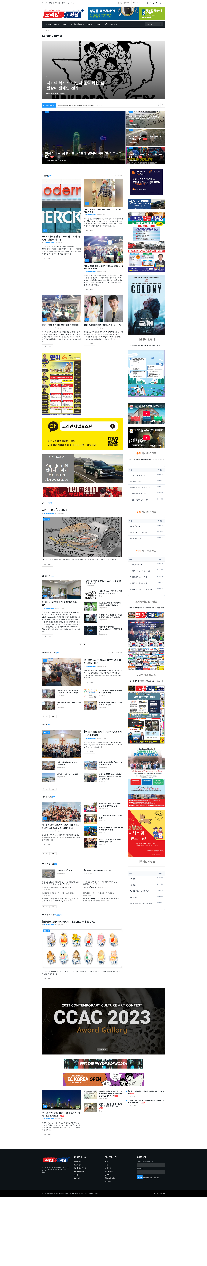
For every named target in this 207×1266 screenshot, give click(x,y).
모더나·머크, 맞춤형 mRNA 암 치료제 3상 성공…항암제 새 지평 (61, 238)
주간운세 (46, 931)
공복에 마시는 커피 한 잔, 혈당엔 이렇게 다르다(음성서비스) (145, 137)
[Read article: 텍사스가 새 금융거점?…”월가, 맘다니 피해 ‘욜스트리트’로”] (61, 1100)
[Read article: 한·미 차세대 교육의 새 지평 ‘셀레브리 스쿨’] (61, 589)
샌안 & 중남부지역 (117, 653)
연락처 (63, 3)
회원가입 (77, 1178)
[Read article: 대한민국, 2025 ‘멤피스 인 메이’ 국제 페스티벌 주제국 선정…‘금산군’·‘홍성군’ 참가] (90, 777)
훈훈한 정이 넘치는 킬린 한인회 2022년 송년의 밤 (110, 840)
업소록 (97, 24)
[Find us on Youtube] (164, 1193)
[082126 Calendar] (146, 373)
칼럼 (64, 24)
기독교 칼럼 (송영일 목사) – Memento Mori (57, 887)
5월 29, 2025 (61, 767)
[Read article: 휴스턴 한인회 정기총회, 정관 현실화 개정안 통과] (61, 308)
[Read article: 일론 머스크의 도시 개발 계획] (48, 777)
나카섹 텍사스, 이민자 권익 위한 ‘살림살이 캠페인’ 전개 (110, 592)
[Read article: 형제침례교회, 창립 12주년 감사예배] (48, 705)
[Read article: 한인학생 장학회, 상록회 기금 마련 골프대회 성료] (90, 705)
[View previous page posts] (80, 644)
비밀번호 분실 (148, 1178)
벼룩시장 (108, 1168)
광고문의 (51, 3)
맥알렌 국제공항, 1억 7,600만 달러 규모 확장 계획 (110, 763)
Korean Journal (52, 31)
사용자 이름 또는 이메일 (145, 1161)
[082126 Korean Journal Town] (146, 641)
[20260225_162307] (146, 777)
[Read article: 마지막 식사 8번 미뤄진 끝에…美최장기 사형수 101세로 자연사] (103, 193)
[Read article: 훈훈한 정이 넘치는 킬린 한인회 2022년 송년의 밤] (90, 843)
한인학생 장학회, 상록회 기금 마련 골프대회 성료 (110, 703)
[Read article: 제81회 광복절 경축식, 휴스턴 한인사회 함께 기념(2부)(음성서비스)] (103, 249)
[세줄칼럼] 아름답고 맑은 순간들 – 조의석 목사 (58, 893)
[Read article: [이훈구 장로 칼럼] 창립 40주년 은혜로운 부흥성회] (61, 744)
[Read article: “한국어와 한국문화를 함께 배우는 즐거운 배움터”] (90, 693)
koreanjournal (53, 93)
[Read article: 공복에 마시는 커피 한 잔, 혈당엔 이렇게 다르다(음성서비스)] (90, 1107)
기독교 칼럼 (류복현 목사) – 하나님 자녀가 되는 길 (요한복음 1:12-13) (99, 883)
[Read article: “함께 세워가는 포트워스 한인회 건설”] (90, 819)
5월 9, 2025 (103, 781)
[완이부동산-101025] (61, 384)
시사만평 (46, 519)
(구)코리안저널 (109, 24)
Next (52, 717)
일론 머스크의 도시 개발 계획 (67, 774)
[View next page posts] (84, 644)
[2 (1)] (146, 833)
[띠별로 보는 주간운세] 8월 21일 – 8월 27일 (69, 922)
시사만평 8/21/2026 (54, 510)
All (116, 176)
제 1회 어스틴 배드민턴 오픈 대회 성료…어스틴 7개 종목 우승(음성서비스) (60, 826)
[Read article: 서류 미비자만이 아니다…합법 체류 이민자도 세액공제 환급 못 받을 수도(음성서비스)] (90, 1094)
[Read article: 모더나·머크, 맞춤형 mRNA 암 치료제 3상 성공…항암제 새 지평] (61, 206)
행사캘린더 (109, 1171)
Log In (68, 3)
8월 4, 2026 (59, 831)
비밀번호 (140, 1169)
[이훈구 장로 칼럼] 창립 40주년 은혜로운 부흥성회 (103, 733)
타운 (88, 24)
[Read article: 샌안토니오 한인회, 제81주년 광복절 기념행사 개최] (61, 672)
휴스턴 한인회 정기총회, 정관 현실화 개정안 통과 (60, 325)
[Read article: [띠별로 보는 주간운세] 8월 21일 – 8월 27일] (82, 948)
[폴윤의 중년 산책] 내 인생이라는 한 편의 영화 (98, 893)
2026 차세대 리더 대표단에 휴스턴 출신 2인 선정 (102, 325)
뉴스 (47, 77)
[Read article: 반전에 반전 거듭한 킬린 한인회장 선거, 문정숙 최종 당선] (90, 807)
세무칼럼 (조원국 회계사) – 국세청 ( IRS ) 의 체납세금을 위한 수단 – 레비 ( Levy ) (60, 900)
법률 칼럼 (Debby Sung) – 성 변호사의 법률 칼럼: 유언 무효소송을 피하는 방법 (100, 900)
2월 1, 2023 (103, 820)
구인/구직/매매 (76, 24)
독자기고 (46, 733)
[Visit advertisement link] (126, 13)
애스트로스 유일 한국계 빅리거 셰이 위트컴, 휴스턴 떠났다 (110, 604)
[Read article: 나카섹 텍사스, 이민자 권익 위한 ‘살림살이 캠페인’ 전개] (90, 594)
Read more (48, 258)
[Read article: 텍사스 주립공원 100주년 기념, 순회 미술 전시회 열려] (90, 831)
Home (44, 31)
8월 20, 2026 (60, 243)
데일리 (48, 24)
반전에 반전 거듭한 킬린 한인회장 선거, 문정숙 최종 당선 (110, 804)
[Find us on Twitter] (157, 1193)
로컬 (55, 24)
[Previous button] (48, 69)
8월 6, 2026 (103, 695)
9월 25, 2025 (102, 738)
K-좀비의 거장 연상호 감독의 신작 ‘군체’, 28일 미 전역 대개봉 (74, 85)
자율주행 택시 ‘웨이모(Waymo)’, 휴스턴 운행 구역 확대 (110, 629)
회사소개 (44, 3)
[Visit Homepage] (63, 13)
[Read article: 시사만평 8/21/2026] (82, 537)
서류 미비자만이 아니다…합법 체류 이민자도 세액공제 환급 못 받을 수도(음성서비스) (145, 117)
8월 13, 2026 (61, 695)
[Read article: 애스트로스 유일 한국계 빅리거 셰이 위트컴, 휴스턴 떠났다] (90, 606)
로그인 (76, 1175)
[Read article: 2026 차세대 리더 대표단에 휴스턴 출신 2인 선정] (103, 308)
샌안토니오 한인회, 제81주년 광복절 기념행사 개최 (102, 661)
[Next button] (158, 69)
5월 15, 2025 (61, 777)
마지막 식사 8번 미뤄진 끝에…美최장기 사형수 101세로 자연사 (103, 210)
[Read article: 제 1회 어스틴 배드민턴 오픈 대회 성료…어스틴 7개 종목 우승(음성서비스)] (61, 812)
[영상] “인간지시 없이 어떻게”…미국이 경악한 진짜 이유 (145, 155)
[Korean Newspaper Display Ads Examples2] (146, 181)
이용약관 (57, 3)
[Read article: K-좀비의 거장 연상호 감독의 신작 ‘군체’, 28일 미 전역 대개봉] (90, 618)
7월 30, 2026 (61, 707)
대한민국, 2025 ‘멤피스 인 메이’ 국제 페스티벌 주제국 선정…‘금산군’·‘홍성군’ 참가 (111, 776)
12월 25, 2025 (103, 808)
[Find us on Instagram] (161, 1193)
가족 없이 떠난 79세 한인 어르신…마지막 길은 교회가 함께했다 (68, 691)
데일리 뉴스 (78, 1165)
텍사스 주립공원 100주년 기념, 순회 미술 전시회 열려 (111, 828)
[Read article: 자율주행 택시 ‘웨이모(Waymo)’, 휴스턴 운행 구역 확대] (90, 630)
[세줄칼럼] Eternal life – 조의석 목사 (98, 870)
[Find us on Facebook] (154, 1193)
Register (74, 3)
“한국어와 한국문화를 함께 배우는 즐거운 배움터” (110, 691)
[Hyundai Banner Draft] (146, 204)
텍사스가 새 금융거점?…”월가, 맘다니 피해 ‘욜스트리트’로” (76, 105)
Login (163, 3)
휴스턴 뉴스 (78, 1161)
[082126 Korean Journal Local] (146, 714)
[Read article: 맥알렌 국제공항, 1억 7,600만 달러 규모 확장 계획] (90, 765)
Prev (46, 717)
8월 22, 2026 (62, 160)
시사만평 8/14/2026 (89, 887)
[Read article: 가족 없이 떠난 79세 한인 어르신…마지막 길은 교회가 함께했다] (48, 693)
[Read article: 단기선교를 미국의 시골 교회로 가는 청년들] (48, 765)
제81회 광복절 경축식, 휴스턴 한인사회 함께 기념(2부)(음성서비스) (103, 267)
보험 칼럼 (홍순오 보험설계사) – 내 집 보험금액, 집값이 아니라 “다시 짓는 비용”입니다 (60, 883)
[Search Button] (161, 24)
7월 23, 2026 (103, 707)
